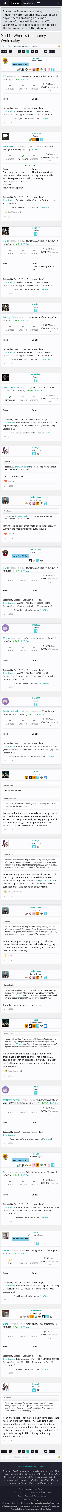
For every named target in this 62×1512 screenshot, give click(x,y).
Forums (15, 3)
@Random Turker (22, 467)
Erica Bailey (8, 146)
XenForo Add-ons (25, 1496)
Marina (6, 637)
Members (28, 3)
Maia (35, 1232)
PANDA (25, 79)
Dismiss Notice (59, 11)
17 (46, 51)
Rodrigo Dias (9, 317)
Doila (35, 1086)
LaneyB (35, 447)
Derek (6, 1171)
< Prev (4, 51)
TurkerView (44, 119)
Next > (52, 51)
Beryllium (27, 1500)
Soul (36, 771)
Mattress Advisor (11, 1099)
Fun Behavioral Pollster (14, 711)
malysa (36, 58)
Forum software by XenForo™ (31, 1489)
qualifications (46, 880)
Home (5, 3)
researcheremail (11, 387)
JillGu (5, 76)
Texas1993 (36, 549)
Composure (35, 133)
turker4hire (35, 497)
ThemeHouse (46, 1492)
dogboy (36, 228)
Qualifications (9, 111)
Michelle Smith (36, 1310)
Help (36, 1500)
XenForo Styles (40, 1496)
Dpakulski (35, 374)
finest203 (36, 625)
